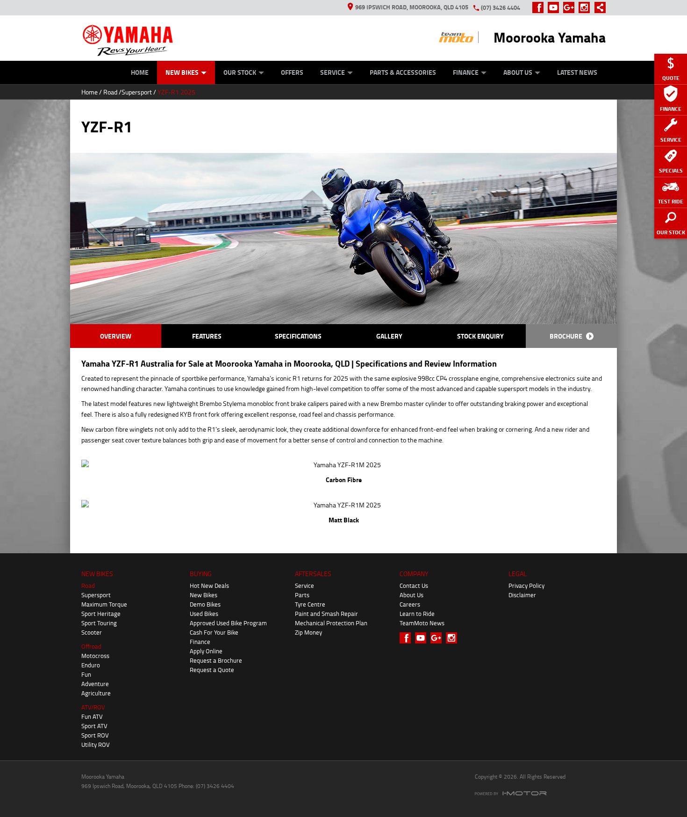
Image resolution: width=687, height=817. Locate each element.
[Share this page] (598, 7)
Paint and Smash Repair (326, 613)
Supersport (137, 92)
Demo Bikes (205, 604)
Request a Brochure (216, 660)
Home (140, 72)
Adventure (95, 683)
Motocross (95, 655)
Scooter (91, 632)
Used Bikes (204, 613)
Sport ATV (94, 725)
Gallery (389, 336)
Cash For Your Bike (214, 632)
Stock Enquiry (480, 336)
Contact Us (414, 585)
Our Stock (239, 72)
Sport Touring (99, 623)
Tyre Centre (310, 604)
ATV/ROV (93, 707)
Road (110, 92)
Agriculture (96, 693)
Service (332, 72)
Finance (466, 72)
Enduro (90, 665)
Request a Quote (212, 669)
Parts (302, 595)
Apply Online (206, 651)
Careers (410, 604)
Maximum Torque (104, 604)
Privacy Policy (526, 585)
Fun (86, 674)
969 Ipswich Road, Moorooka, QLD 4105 (411, 7)
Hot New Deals (209, 585)
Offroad (91, 646)
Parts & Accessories (403, 72)
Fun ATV (92, 716)
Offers (292, 72)
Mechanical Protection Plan (331, 623)
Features (207, 336)
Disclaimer (522, 595)
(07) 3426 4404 (500, 7)
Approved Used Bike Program (228, 623)
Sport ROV (95, 735)
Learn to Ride (417, 613)
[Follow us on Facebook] (540, 7)
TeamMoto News (422, 623)
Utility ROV (95, 744)
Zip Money (308, 632)
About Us (517, 72)
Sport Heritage (101, 613)
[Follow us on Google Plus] (571, 7)
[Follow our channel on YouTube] (555, 7)
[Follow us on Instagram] (586, 7)
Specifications (298, 336)
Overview (115, 336)
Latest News (577, 72)
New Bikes (182, 72)
